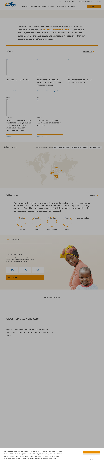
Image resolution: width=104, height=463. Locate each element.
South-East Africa (76, 182)
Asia (99, 182)
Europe (85, 182)
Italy (55, 182)
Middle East (93, 182)
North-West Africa (64, 182)
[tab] (27, 275)
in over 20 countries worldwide (57, 65)
